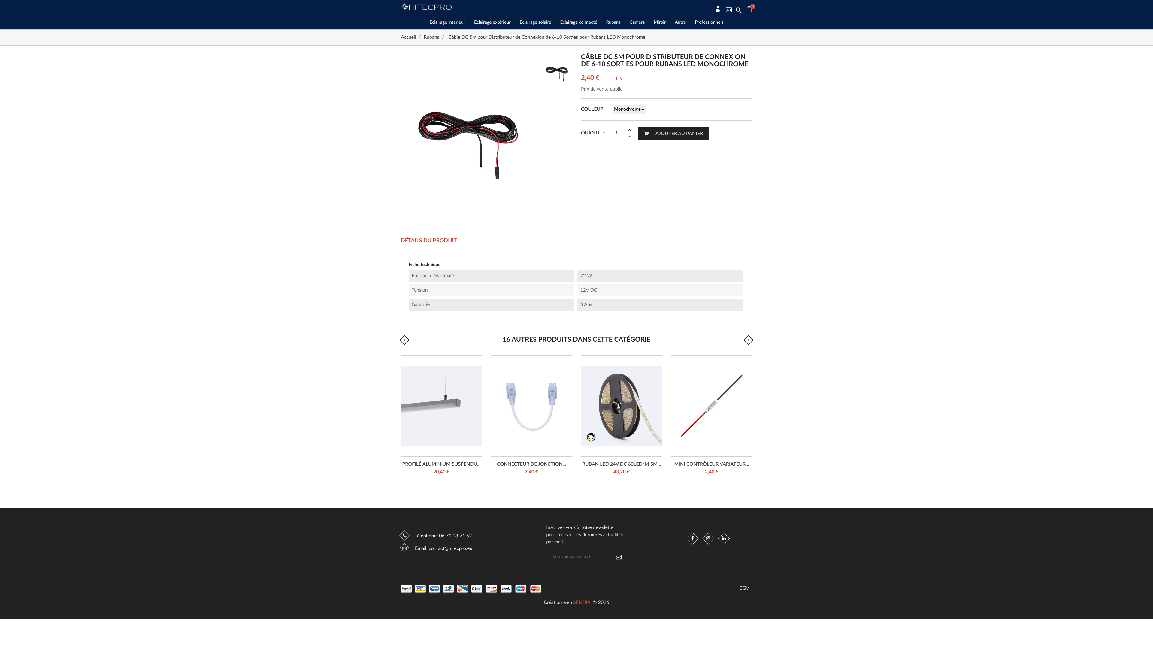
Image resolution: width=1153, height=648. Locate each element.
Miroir (660, 22)
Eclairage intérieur (447, 22)
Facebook (693, 538)
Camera (637, 22)
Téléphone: (443, 536)
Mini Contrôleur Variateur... (711, 464)
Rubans (613, 22)
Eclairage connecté (578, 22)
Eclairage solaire (535, 22)
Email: (443, 548)
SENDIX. (582, 602)
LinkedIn (724, 538)
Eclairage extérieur (492, 22)
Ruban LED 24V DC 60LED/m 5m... (621, 464)
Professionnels (709, 22)
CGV (744, 588)
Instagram (708, 538)
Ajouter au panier (679, 133)
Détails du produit (429, 241)
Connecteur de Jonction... (531, 464)
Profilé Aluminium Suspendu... (441, 464)
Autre (680, 22)
